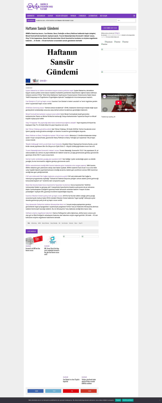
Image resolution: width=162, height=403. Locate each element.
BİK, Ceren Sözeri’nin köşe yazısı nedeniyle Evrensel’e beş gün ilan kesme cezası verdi (51, 251)
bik (59, 223)
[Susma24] (81, 7)
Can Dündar (65, 223)
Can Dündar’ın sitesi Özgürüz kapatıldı (71, 380)
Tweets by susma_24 (108, 117)
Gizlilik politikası (128, 400)
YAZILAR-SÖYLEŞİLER (62, 16)
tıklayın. (117, 33)
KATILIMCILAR (41, 16)
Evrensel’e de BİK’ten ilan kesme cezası (33, 249)
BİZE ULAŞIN (103, 16)
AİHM (39, 223)
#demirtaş (34, 223)
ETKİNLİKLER (82, 16)
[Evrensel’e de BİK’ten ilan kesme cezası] (34, 243)
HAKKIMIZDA (30, 16)
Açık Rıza (103, 37)
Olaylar (28, 246)
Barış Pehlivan (45, 223)
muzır (76, 223)
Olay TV (80, 223)
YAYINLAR (73, 16)
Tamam (118, 400)
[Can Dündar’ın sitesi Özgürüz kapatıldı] (71, 375)
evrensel (71, 223)
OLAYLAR (50, 16)
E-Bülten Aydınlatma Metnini (114, 35)
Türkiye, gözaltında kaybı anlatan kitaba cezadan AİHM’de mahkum (89, 381)
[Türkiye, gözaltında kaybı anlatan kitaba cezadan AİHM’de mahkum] (90, 375)
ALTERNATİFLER (93, 16)
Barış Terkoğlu (54, 223)
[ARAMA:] (126, 20)
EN (134, 16)
